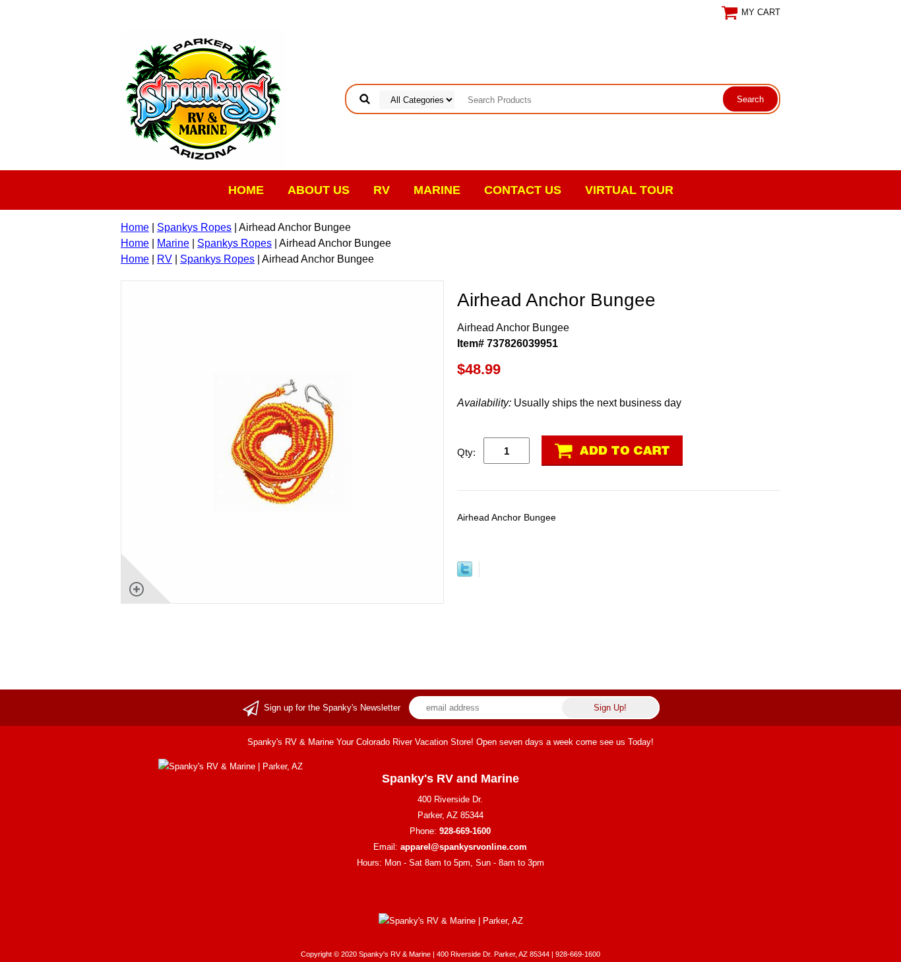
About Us (319, 190)
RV (381, 190)
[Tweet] (464, 573)
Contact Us (522, 190)
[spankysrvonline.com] (203, 98)
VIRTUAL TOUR (629, 190)
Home (246, 190)
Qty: (466, 452)
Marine (437, 190)
